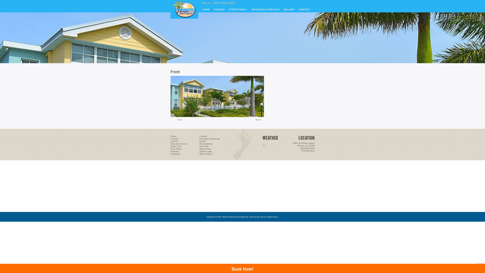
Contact (304, 9)
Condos (219, 9)
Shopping (175, 154)
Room (259, 119)
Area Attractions (179, 143)
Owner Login (205, 151)
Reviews (175, 151)
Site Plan (203, 146)
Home (206, 9)
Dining (202, 141)
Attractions (237, 9)
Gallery (289, 9)
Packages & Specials (266, 9)
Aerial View (205, 148)
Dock (178, 119)
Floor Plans (176, 148)
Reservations (206, 143)
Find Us (174, 141)
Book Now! (242, 269)
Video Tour (176, 146)
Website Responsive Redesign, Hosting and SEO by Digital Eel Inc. (251, 217)
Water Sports (206, 154)
